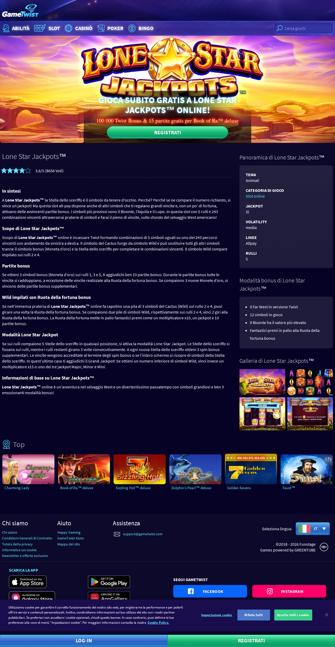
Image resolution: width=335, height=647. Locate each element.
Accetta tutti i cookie (293, 615)
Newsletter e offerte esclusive (25, 555)
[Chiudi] (326, 615)
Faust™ (289, 487)
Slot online (255, 196)
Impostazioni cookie (216, 615)
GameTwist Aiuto (70, 538)
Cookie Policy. (158, 622)
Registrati (167, 132)
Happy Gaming (68, 532)
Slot (54, 28)
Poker (115, 28)
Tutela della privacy (17, 544)
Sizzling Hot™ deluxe (133, 487)
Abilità (20, 28)
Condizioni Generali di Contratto (27, 538)
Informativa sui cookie (19, 550)
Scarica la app (23, 570)
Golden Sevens (239, 487)
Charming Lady (16, 487)
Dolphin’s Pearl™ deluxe (191, 487)
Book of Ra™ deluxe (76, 487)
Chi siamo (9, 532)
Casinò (84, 28)
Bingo (146, 28)
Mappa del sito (68, 544)
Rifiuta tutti (253, 615)
